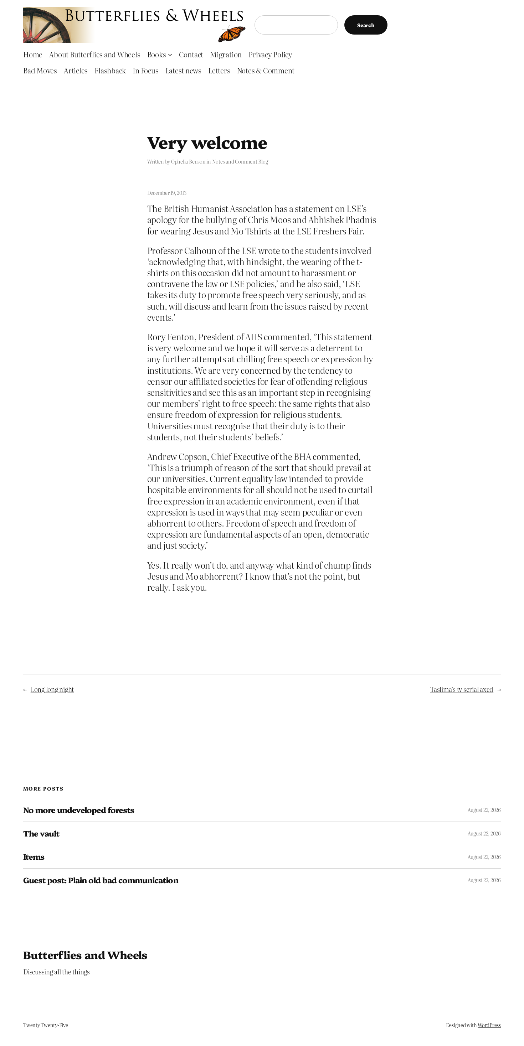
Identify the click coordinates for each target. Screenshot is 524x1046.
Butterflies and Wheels (85, 954)
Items (33, 856)
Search (366, 25)
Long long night (52, 689)
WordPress (489, 1025)
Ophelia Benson (188, 161)
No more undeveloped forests (78, 810)
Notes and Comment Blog (240, 161)
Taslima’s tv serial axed (461, 689)
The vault (41, 833)
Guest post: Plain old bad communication (100, 880)
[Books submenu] (170, 54)
